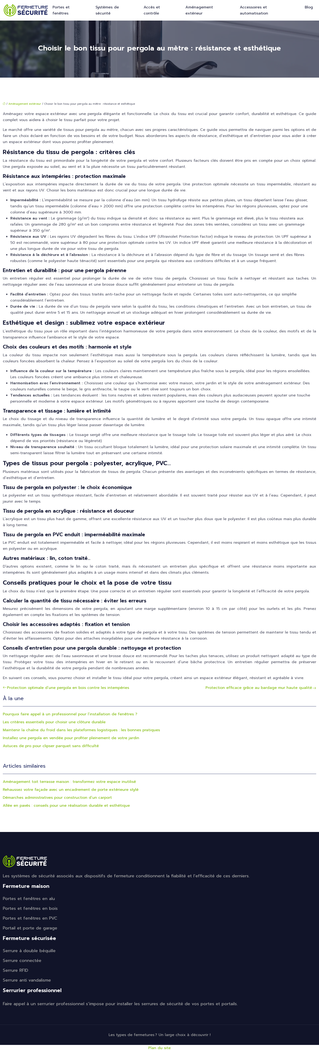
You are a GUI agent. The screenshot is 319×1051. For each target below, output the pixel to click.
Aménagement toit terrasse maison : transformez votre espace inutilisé (69, 782)
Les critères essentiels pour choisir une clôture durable (54, 722)
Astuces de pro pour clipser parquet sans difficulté (51, 746)
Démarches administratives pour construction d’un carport (57, 797)
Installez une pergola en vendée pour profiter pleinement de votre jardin (71, 738)
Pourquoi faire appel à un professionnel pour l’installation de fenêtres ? (70, 714)
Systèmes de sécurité (107, 10)
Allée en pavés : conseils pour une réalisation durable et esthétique (66, 805)
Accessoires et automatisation (254, 10)
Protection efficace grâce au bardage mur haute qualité (259, 688)
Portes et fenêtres (61, 10)
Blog (309, 7)
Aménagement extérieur (199, 10)
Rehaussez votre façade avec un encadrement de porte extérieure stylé (70, 789)
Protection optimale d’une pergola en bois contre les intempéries (68, 688)
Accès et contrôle (152, 10)
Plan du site (159, 1048)
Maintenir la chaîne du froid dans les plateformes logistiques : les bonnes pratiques (81, 730)
